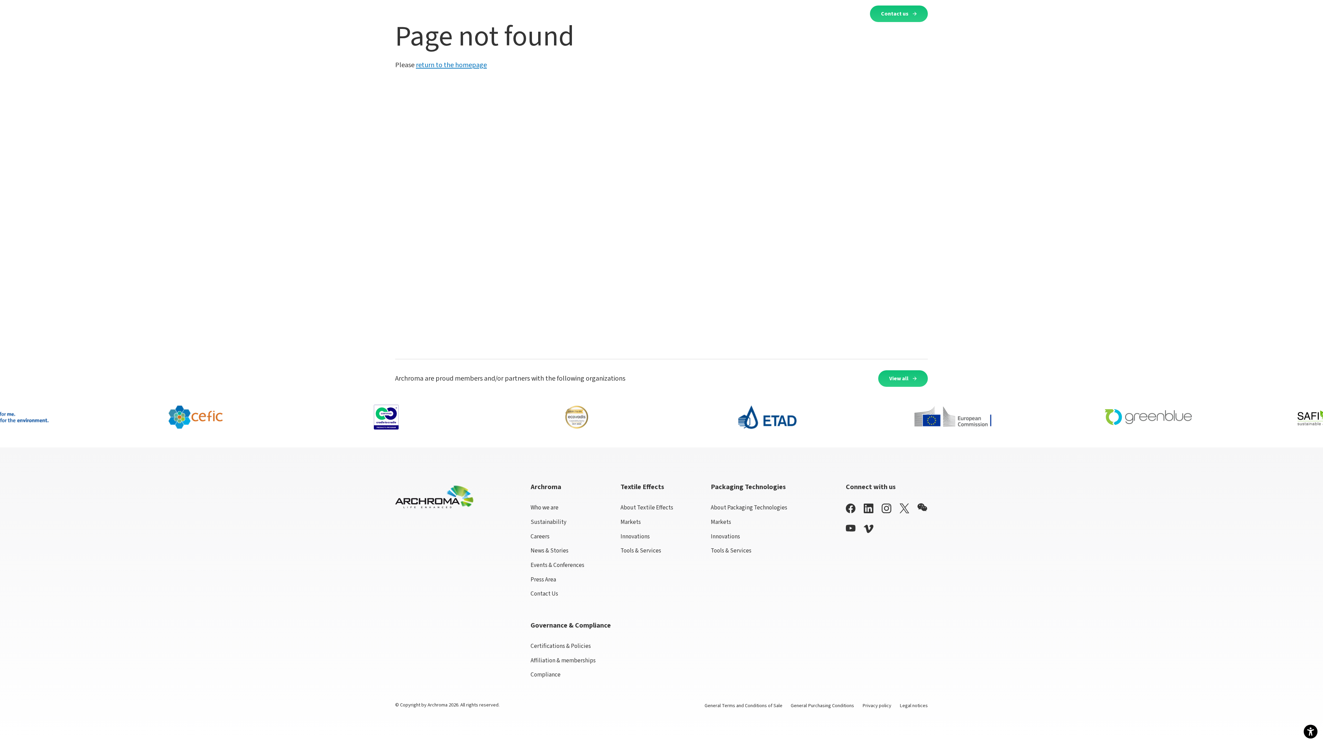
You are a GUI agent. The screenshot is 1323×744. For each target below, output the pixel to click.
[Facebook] (850, 508)
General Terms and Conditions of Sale (743, 705)
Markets (631, 522)
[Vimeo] (868, 529)
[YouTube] (850, 528)
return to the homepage (451, 65)
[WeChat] (922, 507)
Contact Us (544, 593)
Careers (540, 536)
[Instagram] (886, 508)
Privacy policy (876, 705)
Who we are (544, 507)
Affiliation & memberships (563, 660)
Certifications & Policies (561, 646)
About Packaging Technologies (749, 507)
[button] (530, 13)
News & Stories (549, 550)
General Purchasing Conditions (822, 705)
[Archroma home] (424, 12)
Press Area (543, 579)
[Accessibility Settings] (1310, 731)
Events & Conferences (557, 565)
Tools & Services (641, 550)
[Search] (856, 13)
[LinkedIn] (868, 508)
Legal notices (914, 705)
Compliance (546, 674)
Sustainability (548, 522)
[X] (904, 508)
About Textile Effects (647, 507)
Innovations (635, 536)
